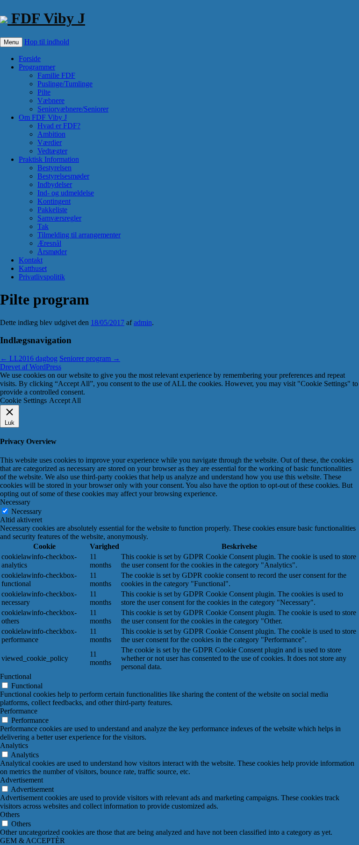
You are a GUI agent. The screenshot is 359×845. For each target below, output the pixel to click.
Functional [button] (15, 676)
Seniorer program (89, 358)
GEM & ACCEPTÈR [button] (32, 841)
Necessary (26, 511)
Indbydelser (54, 184)
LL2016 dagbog (28, 358)
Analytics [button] (14, 745)
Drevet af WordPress (30, 367)
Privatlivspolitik (42, 277)
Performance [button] (18, 711)
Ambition (51, 134)
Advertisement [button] (21, 780)
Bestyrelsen (54, 168)
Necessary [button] (15, 502)
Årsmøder (52, 252)
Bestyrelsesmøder (63, 176)
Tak (43, 226)
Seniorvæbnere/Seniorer (72, 109)
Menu (11, 42)
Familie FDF (56, 75)
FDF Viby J (46, 18)
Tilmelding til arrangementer (79, 235)
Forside (30, 58)
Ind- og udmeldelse (65, 193)
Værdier (49, 142)
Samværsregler (59, 218)
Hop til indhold (46, 42)
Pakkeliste (52, 210)
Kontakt (31, 260)
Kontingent (54, 201)
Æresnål (49, 243)
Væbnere (51, 100)
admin (143, 322)
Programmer (37, 67)
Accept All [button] (65, 400)
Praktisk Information (49, 159)
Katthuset (33, 268)
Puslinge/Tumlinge (65, 84)
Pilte (43, 92)
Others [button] (10, 814)
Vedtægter (52, 151)
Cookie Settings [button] (23, 400)
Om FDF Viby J (43, 117)
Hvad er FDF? (58, 126)
